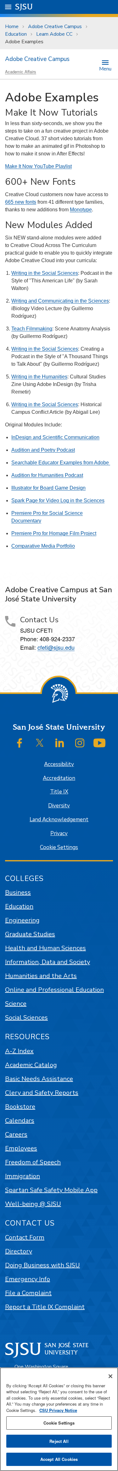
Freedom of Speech (33, 1162)
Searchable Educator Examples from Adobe (60, 462)
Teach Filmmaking (31, 328)
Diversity (59, 805)
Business (18, 892)
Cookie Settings (59, 847)
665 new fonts (20, 202)
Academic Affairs (20, 72)
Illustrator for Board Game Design (48, 488)
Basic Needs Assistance (39, 1079)
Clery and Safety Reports (41, 1092)
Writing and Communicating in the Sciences (60, 301)
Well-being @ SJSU (33, 1204)
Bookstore (20, 1106)
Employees (21, 1148)
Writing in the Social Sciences (44, 273)
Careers (16, 1134)
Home (12, 26)
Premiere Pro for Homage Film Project (53, 533)
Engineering (22, 920)
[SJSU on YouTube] (99, 743)
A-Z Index (19, 1051)
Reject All (58, 1441)
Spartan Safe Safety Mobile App (51, 1190)
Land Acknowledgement (59, 819)
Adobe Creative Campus (55, 26)
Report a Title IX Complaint (45, 1307)
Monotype (81, 209)
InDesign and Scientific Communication (55, 437)
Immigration (22, 1176)
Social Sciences (26, 1017)
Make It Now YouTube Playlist (38, 166)
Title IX (59, 791)
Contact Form (24, 1237)
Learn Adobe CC (54, 34)
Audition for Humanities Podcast (47, 475)
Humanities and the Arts (41, 976)
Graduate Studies (30, 934)
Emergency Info (27, 1279)
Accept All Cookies (59, 1459)
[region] (59, 1419)
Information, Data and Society (47, 962)
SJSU (24, 7)
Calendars (19, 1120)
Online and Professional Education (54, 990)
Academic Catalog (31, 1065)
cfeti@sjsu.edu (56, 647)
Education (16, 34)
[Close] (110, 1376)
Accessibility (59, 764)
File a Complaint (28, 1293)
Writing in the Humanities (39, 376)
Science (15, 1003)
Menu (105, 68)
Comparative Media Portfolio (43, 546)
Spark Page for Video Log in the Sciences (57, 500)
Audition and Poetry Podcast (43, 450)
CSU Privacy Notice (58, 1410)
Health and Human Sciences (45, 948)
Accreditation (59, 778)
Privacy (59, 833)
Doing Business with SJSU (42, 1265)
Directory (18, 1251)
